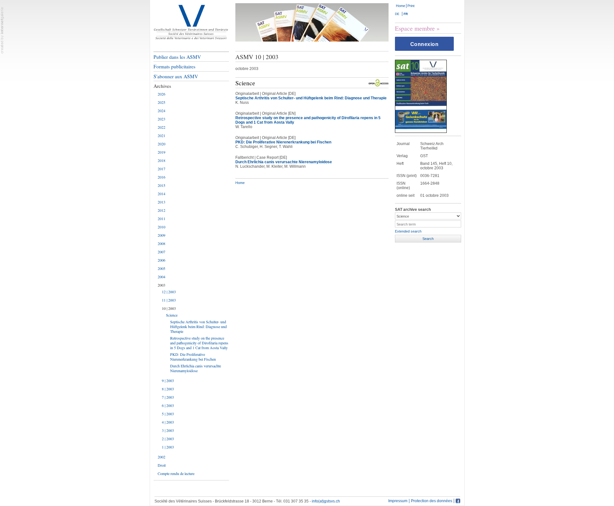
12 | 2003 (169, 291)
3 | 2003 (168, 430)
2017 (161, 168)
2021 (161, 135)
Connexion (424, 44)
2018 (161, 160)
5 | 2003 (168, 413)
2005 (161, 268)
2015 (161, 185)
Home (400, 6)
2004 (161, 276)
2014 (161, 193)
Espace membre (415, 28)
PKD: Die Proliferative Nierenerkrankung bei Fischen (193, 357)
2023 (161, 118)
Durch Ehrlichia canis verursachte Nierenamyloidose (195, 368)
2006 (161, 260)
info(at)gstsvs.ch (326, 501)
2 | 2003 (168, 438)
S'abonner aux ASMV (176, 76)
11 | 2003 (169, 300)
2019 (161, 152)
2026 (161, 93)
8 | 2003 (168, 388)
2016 (161, 177)
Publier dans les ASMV (177, 57)
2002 (161, 456)
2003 (161, 285)
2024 (161, 110)
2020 (161, 143)
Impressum (397, 501)
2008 (161, 243)
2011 (161, 218)
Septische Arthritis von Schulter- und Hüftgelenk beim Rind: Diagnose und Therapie (198, 326)
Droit (162, 465)
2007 (161, 251)
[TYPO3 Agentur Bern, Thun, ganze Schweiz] (2, 30)
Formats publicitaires (174, 66)
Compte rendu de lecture (176, 473)
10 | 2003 (169, 308)
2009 (161, 235)
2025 (161, 102)
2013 (161, 201)
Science (171, 315)
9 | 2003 (168, 380)
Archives (162, 86)
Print (410, 6)
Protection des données (431, 501)
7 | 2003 (168, 397)
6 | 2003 (168, 405)
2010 (161, 226)
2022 (161, 127)
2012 (161, 210)
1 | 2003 (168, 446)
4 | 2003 (168, 422)
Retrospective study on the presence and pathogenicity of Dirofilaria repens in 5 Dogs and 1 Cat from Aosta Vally (199, 342)
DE (397, 14)
